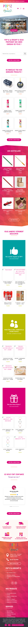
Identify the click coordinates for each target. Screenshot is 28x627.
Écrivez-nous (6, 528)
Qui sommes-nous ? (11, 572)
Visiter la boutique (14, 60)
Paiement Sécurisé (11, 614)
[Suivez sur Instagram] (15, 583)
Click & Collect (10, 612)
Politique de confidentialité (17, 625)
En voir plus (14, 220)
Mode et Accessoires (12, 600)
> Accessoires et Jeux (11, 593)
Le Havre (9, 597)
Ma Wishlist (9, 611)
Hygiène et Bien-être (12, 596)
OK (5, 625)
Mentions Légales (11, 575)
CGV (8, 578)
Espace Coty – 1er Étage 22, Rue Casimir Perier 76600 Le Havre (16, 555)
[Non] (26, 622)
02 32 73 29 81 (14, 559)
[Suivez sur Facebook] (12, 583)
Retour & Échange (11, 617)
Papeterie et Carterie (12, 602)
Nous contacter (14, 563)
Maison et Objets (11, 599)
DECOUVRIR (14, 30)
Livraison (9, 615)
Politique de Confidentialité (13, 576)
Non (9, 625)
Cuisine (8, 594)
